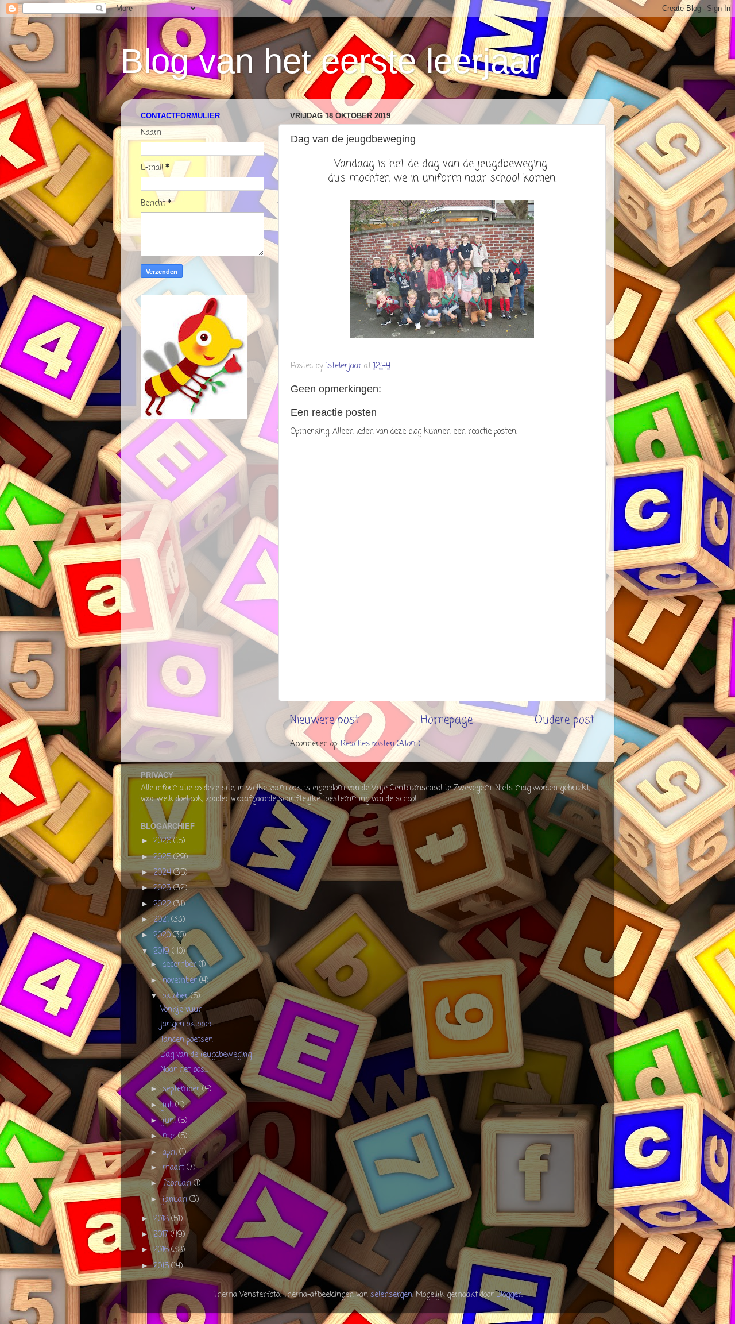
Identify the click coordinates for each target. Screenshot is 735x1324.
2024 (163, 873)
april (171, 1153)
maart (175, 1168)
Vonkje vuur (181, 1009)
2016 (162, 1250)
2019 (162, 951)
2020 (163, 935)
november (181, 981)
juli (169, 1105)
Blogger (508, 1295)
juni (170, 1121)
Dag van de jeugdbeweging (206, 1055)
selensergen (391, 1295)
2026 (163, 841)
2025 (163, 857)
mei (170, 1136)
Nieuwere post (324, 720)
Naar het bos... (184, 1070)
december (181, 965)
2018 (162, 1219)
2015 (162, 1266)
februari (178, 1184)
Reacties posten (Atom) (380, 744)
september (182, 1089)
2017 (162, 1235)
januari (176, 1200)
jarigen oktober (186, 1024)
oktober (177, 996)
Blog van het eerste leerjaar (330, 61)
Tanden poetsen (186, 1040)
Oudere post (564, 720)
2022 (163, 904)
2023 (163, 888)
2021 (162, 920)
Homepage (447, 720)
